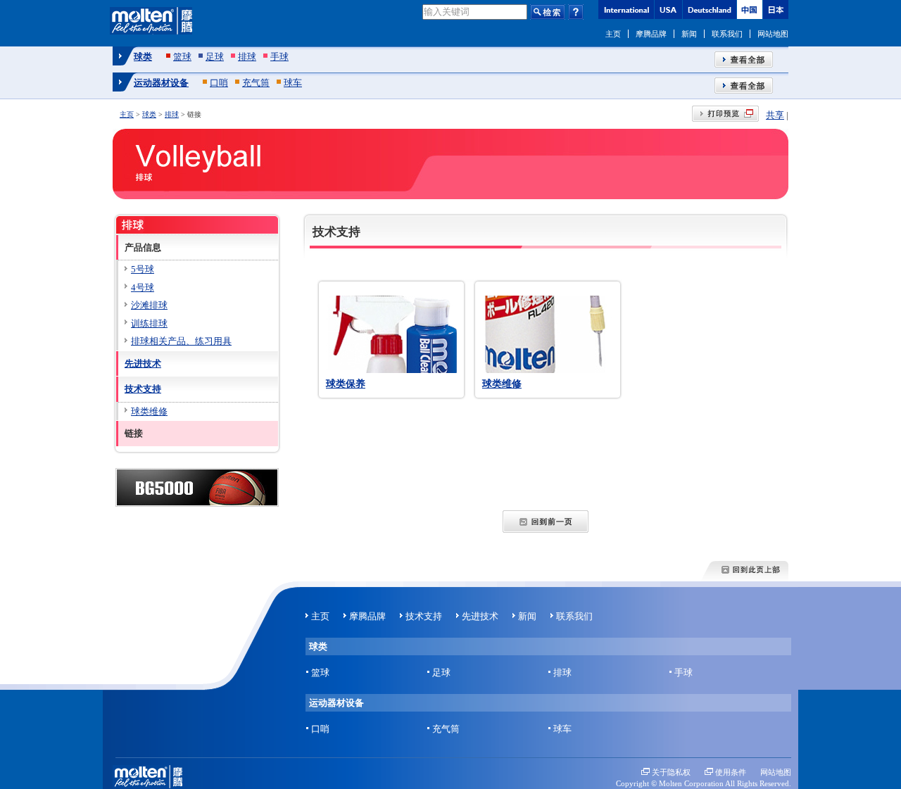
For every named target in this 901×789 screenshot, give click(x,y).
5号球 (142, 269)
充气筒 (256, 82)
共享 (775, 115)
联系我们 (727, 34)
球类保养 (345, 383)
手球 (279, 56)
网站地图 (772, 34)
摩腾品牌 (651, 34)
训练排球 (149, 323)
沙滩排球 (149, 305)
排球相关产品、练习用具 (181, 341)
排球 (247, 56)
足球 (215, 56)
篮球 (182, 56)
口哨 (219, 82)
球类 (143, 56)
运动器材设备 (161, 82)
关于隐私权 (671, 772)
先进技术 (143, 363)
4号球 (142, 287)
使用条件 (730, 772)
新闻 (689, 34)
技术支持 (143, 389)
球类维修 (502, 383)
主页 (613, 34)
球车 (293, 82)
